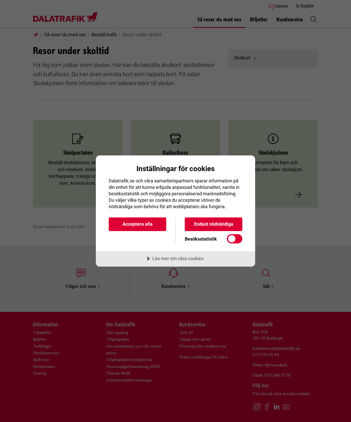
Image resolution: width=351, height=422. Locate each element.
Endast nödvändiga (213, 224)
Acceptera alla (138, 224)
